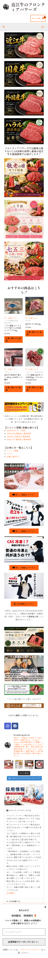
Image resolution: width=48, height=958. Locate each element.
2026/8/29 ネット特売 (16, 430)
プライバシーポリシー (30, 949)
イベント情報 (12, 450)
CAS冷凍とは (14, 901)
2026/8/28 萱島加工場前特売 (19, 433)
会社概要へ (11, 893)
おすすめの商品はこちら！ (24, 290)
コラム (10, 453)
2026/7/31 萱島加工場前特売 (19, 439)
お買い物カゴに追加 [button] (13, 339)
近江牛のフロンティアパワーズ (28, 6)
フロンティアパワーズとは (20, 810)
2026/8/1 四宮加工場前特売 (18, 436)
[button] (4, 27)
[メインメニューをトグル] (42, 27)
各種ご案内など (13, 456)
